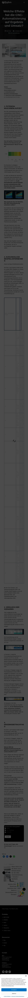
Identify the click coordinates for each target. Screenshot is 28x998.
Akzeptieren (14, 989)
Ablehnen (14, 993)
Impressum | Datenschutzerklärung (17, 996)
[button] (26, 976)
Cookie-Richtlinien (7, 996)
